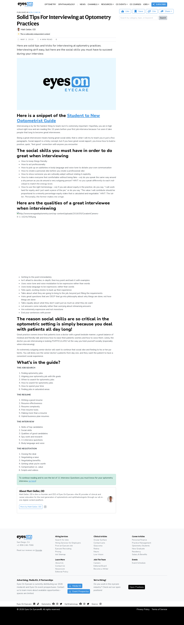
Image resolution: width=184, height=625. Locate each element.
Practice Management (141, 542)
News (83, 4)
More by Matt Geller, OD (30, 506)
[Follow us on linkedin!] (45, 507)
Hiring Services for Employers (68, 542)
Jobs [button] (145, 4)
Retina (96, 548)
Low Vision (98, 554)
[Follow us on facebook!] (54, 604)
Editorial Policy (61, 571)
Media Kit (76, 585)
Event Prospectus (80, 591)
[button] (166, 11)
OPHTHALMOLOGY (66, 4)
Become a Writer (101, 568)
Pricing (58, 551)
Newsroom (60, 568)
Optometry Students (141, 545)
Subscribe (161, 4)
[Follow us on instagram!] (58, 604)
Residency (136, 551)
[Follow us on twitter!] (61, 604)
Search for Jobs (62, 539)
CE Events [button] (121, 4)
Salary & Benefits (139, 554)
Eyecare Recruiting (63, 548)
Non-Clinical (35, 12)
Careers (97, 563)
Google (38, 550)
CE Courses (135, 4)
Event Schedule (138, 563)
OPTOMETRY (50, 4)
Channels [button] (93, 4)
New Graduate (138, 548)
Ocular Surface (100, 539)
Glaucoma (98, 545)
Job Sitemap (60, 554)
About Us (59, 563)
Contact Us (60, 565)
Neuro (96, 551)
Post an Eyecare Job (64, 545)
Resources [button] (106, 4)
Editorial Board (100, 565)
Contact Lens (99, 542)
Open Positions (137, 587)
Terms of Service (159, 609)
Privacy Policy (143, 609)
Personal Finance (139, 539)
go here (32, 481)
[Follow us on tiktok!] (38, 604)
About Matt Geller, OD (31, 491)
